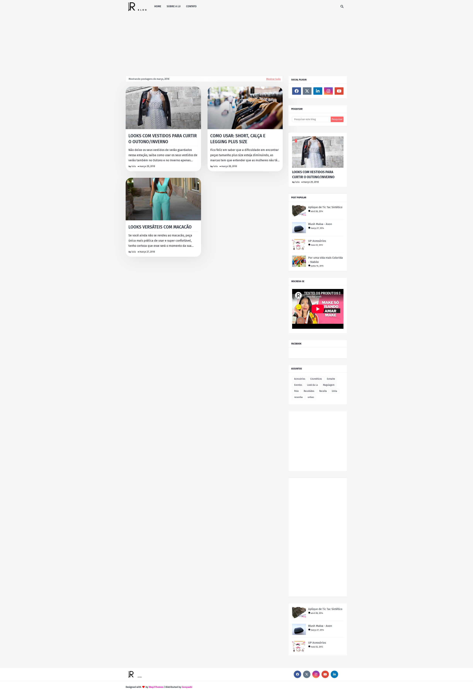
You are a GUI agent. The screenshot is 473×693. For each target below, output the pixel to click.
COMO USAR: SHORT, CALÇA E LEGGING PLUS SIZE (237, 138)
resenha (298, 397)
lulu (134, 166)
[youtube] (339, 91)
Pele (296, 391)
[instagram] (328, 91)
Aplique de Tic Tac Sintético (325, 207)
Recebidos (309, 391)
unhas (311, 397)
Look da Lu (312, 385)
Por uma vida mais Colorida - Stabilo (325, 260)
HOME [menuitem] (157, 6)
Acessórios (299, 379)
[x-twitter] (307, 91)
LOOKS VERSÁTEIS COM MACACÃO (160, 227)
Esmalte (331, 379)
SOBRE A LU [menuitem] (174, 6)
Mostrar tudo (273, 79)
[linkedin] (317, 91)
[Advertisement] (236, 41)
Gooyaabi (187, 687)
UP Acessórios (317, 241)
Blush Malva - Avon (320, 224)
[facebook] (296, 91)
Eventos (298, 385)
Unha (334, 391)
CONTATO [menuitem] (191, 6)
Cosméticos (316, 379)
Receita (323, 391)
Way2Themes (156, 687)
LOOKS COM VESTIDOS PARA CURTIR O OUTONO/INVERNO (162, 138)
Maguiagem (328, 385)
